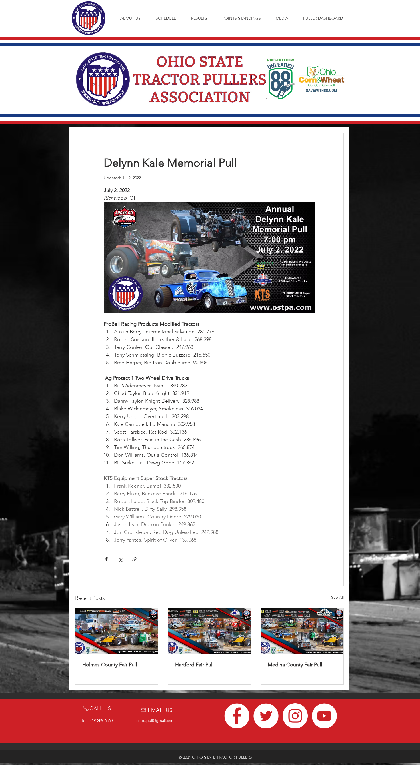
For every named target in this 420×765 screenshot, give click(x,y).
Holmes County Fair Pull (109, 665)
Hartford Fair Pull (194, 665)
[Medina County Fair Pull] (302, 631)
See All (337, 597)
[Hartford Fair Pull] (209, 631)
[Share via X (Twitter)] (120, 559)
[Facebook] (236, 715)
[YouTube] (324, 715)
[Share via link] (134, 559)
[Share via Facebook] (106, 559)
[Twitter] (266, 715)
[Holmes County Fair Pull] (116, 631)
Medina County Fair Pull (295, 665)
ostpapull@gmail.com (155, 720)
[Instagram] (295, 715)
